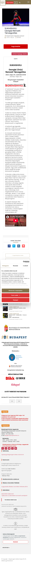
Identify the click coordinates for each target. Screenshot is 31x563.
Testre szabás (14, 295)
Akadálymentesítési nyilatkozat (11, 479)
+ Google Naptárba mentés (17, 255)
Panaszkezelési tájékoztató (7, 504)
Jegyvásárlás (15, 46)
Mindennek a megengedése (15, 290)
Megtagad (15, 300)
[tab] (16, 59)
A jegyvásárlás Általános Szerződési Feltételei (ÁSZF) (14, 486)
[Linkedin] (18, 246)
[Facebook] (2, 448)
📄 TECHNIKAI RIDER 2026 (10, 499)
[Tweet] (13, 246)
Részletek (15, 542)
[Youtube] (15, 448)
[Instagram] (6, 448)
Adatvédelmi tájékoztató (7, 493)
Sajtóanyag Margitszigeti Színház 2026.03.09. (12, 454)
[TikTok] (12, 448)
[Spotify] (9, 448)
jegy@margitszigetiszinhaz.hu (12, 435)
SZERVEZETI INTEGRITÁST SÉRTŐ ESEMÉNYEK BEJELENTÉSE (13, 506)
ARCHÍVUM (6, 547)
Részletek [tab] (15, 265)
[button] (20, 2)
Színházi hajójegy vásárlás (19, 54)
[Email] (23, 246)
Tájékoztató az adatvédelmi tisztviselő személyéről (14, 495)
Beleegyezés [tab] (5, 265)
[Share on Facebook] (9, 246)
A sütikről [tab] (25, 265)
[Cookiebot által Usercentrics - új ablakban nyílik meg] (23, 262)
